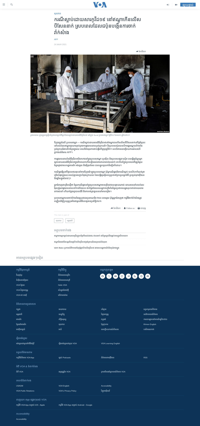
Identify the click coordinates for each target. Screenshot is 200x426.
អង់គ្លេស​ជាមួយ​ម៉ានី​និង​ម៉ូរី (25, 343)
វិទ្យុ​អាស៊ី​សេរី (105, 391)
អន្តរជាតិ (19, 314)
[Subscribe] (147, 276)
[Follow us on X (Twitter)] (109, 276)
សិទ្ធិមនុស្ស (62, 319)
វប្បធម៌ (103, 319)
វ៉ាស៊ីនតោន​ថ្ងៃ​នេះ (22, 280)
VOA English (64, 386)
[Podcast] (141, 276)
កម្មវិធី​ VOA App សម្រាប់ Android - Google (75, 405)
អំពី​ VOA (19, 372)
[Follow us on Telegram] (128, 276)
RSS (145, 357)
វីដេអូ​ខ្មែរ (19, 275)
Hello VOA (62, 285)
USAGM (19, 386)
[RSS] (134, 276)
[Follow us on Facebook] (102, 276)
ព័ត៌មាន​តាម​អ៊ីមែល (107, 357)
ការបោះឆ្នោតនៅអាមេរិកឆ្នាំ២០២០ (155, 319)
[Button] (141, 51)
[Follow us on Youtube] (115, 276)
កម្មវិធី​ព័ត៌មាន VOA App (25, 357)
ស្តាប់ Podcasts (65, 357)
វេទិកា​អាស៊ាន (62, 295)
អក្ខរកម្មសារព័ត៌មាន (150, 309)
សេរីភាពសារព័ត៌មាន (151, 314)
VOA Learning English (110, 343)
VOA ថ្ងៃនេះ (20, 285)
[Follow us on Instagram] (121, 276)
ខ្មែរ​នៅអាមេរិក (21, 324)
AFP (56, 39)
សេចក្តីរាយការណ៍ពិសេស (110, 329)
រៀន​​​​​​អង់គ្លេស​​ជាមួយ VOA (68, 343)
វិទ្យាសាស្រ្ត (105, 314)
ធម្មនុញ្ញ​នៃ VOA (64, 372)
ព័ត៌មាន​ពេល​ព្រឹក (64, 275)
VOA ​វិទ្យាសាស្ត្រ (22, 290)
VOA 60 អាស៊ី (21, 295)
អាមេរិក (18, 319)
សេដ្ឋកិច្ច (62, 314)
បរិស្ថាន (103, 309)
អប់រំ (60, 329)
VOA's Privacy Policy (67, 391)
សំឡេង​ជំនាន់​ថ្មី (63, 290)
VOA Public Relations (25, 391)
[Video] (176, 5)
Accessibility (106, 386)
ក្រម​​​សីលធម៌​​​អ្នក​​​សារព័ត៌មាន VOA (113, 372)
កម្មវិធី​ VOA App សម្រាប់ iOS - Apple (30, 405)
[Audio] (168, 5)
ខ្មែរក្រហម (104, 324)
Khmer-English (150, 324)
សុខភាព (57, 13)
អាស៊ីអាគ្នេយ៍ (20, 329)
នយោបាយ (62, 309)
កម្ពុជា (18, 309)
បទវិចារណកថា (149, 329)
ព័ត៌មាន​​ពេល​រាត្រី (64, 280)
